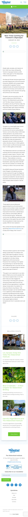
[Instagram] (16, 485)
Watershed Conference (15, 228)
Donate (14, 497)
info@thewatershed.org (14, 462)
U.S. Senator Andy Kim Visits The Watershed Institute (12, 355)
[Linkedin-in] (12, 485)
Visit (14, 495)
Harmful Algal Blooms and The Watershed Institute (13, 420)
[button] (10, 46)
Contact (14, 501)
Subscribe (6, 479)
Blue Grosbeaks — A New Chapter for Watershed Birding (13, 388)
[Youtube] (20, 485)
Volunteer (14, 499)
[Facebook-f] (8, 485)
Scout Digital (16, 514)
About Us (14, 493)
